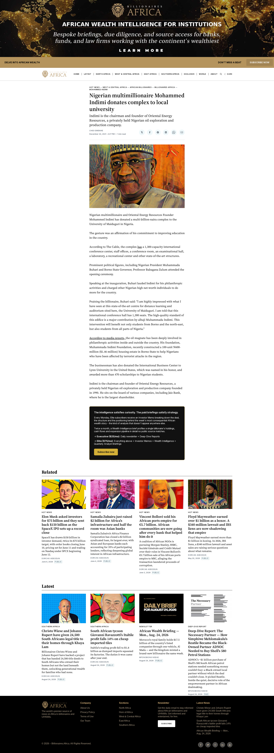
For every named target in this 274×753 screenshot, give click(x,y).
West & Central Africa (127, 74)
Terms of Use (87, 716)
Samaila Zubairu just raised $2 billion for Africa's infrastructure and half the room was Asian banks (111, 522)
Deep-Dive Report (197, 626)
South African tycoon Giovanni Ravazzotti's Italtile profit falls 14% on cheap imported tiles (112, 636)
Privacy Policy (87, 712)
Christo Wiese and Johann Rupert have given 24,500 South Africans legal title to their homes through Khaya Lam (63, 638)
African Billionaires (141, 87)
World (202, 74)
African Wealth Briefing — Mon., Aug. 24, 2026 (159, 632)
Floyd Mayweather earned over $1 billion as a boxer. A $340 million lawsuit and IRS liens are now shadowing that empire (209, 524)
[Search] (221, 74)
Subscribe (166, 724)
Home (76, 74)
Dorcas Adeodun (51, 558)
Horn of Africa (126, 712)
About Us (85, 708)
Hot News (94, 87)
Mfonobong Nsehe (149, 657)
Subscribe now (259, 62)
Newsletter (145, 626)
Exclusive (189, 74)
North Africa (103, 74)
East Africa (150, 74)
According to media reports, (107, 338)
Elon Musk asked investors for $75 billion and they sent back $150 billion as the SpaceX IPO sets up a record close (63, 524)
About (214, 74)
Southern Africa (170, 74)
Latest (87, 74)
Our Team (85, 721)
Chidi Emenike (96, 131)
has (139, 247)
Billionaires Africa (165, 87)
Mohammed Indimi (98, 89)
